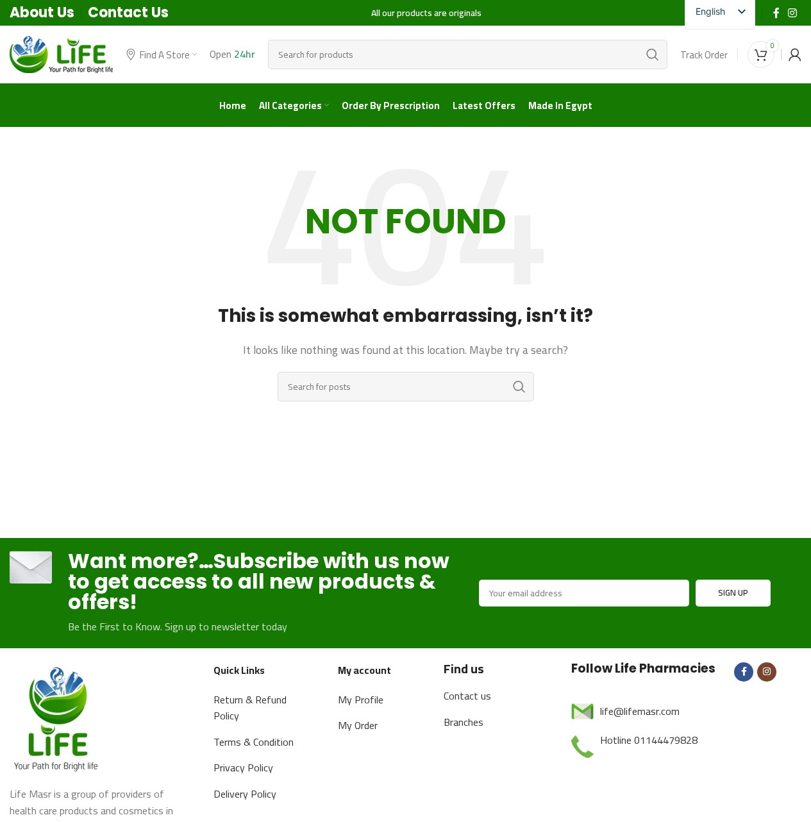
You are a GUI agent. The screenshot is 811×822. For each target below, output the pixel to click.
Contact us (467, 695)
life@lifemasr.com (640, 711)
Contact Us (128, 12)
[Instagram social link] (792, 12)
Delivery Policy (244, 793)
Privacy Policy (243, 767)
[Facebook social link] (776, 12)
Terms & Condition (253, 741)
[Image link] (58, 716)
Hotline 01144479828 (649, 740)
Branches (463, 722)
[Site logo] (61, 53)
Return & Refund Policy (250, 708)
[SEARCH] (652, 54)
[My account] (795, 54)
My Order (358, 725)
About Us (42, 12)
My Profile (360, 699)
